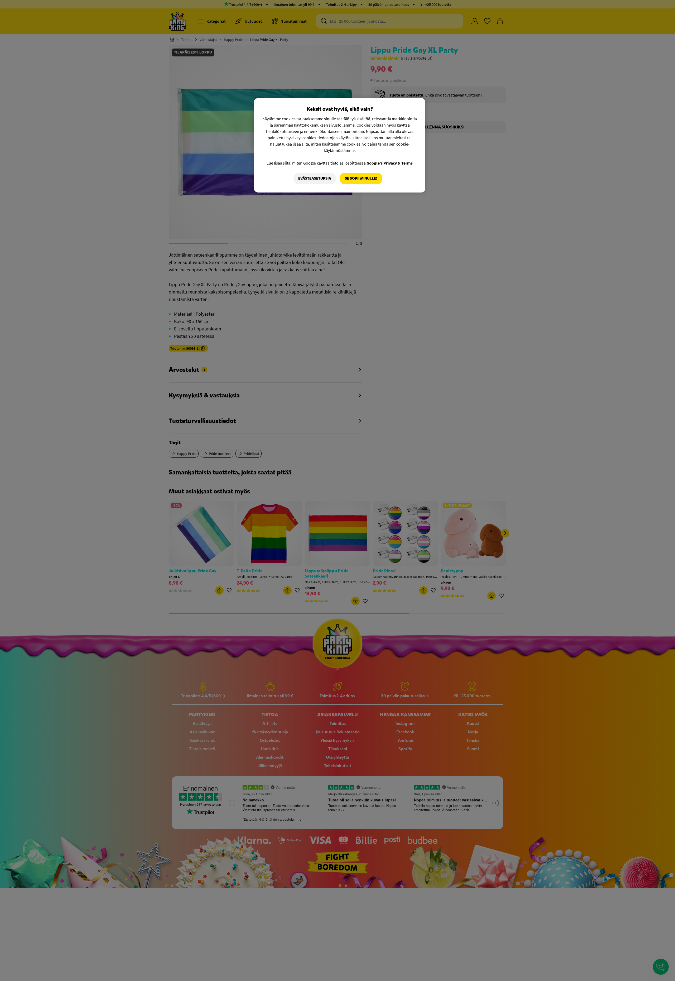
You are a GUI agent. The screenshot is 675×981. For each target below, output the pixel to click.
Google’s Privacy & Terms (390, 163)
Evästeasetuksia (314, 178)
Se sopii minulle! (361, 178)
